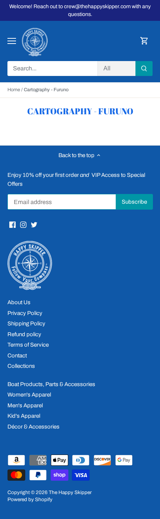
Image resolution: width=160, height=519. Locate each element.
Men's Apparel (25, 405)
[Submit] (144, 68)
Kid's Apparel (23, 416)
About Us (19, 302)
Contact (17, 356)
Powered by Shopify (29, 499)
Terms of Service (28, 345)
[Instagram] (23, 224)
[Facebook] (12, 224)
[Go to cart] (144, 41)
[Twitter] (34, 224)
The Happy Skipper (70, 492)
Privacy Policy (24, 313)
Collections (21, 366)
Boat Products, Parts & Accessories (51, 384)
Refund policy (24, 334)
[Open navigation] (11, 41)
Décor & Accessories (33, 427)
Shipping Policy (26, 324)
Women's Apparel (29, 395)
